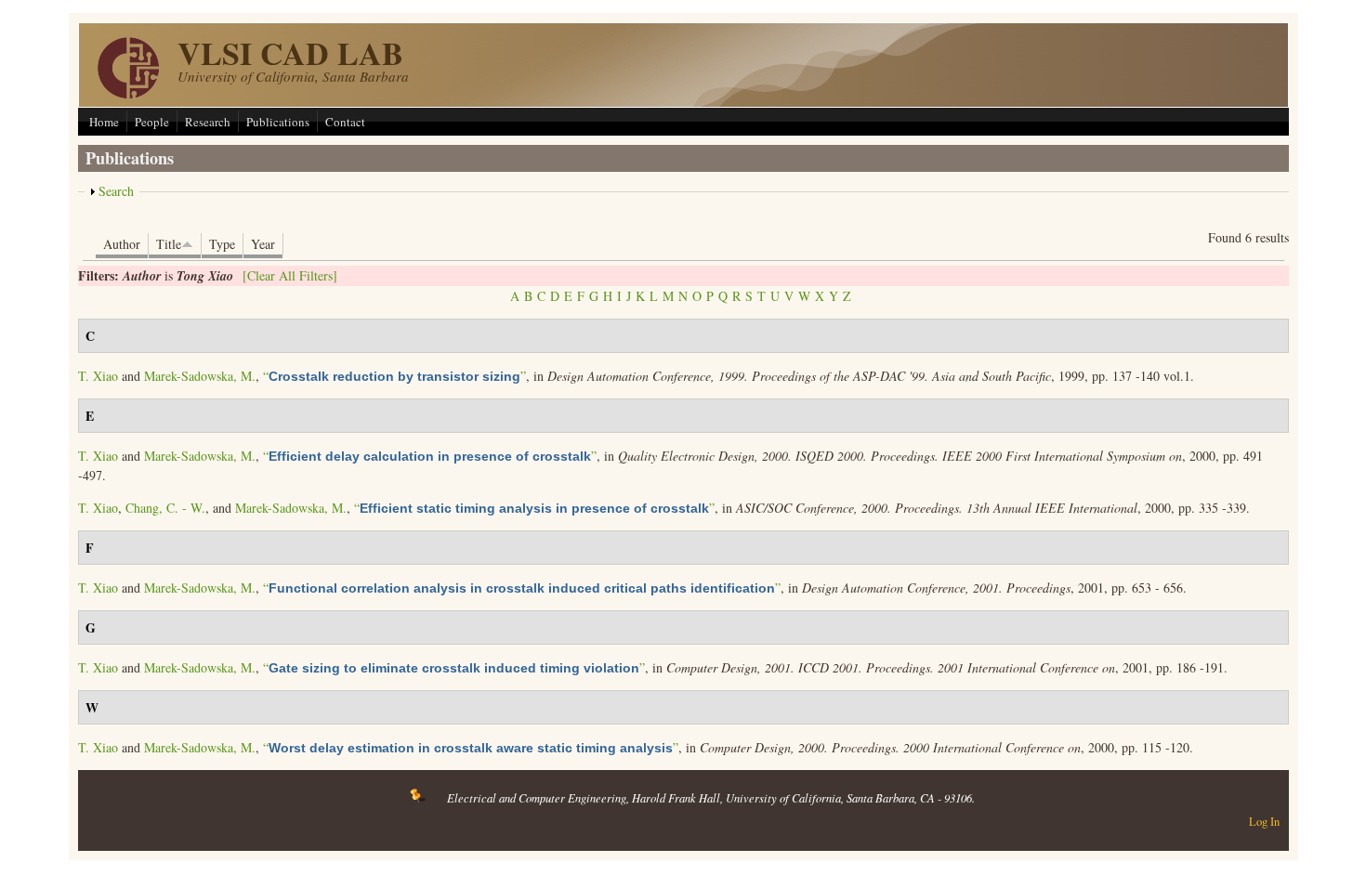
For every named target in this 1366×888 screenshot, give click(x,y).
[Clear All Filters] (290, 275)
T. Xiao (98, 376)
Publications (277, 121)
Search (116, 191)
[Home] (128, 93)
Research (207, 121)
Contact (345, 121)
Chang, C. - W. (165, 507)
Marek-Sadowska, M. (200, 376)
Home (104, 121)
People (152, 121)
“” (394, 376)
